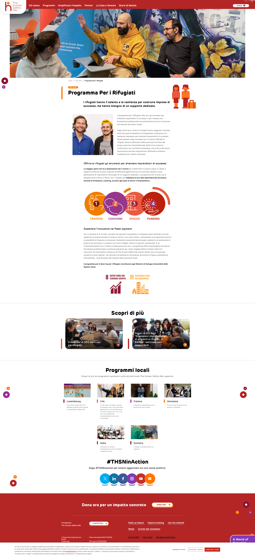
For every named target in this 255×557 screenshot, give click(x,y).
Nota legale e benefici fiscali (165, 537)
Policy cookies (147, 537)
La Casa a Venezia (106, 5)
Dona (239, 6)
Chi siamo (34, 5)
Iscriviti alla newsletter (149, 529)
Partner (89, 5)
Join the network (176, 523)
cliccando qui (71, 551)
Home (70, 81)
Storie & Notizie (127, 5)
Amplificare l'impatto (69, 5)
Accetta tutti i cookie (212, 549)
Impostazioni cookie (178, 549)
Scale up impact (136, 523)
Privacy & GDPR (133, 537)
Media (131, 529)
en (246, 1)
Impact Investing (156, 523)
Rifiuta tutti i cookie (195, 549)
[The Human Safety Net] (13, 6)
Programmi (49, 5)
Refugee (73, 87)
